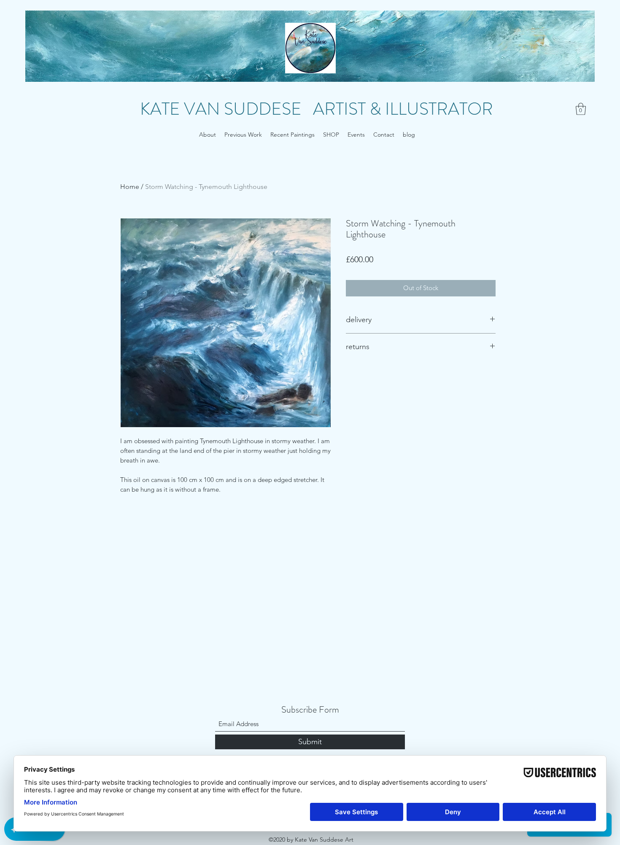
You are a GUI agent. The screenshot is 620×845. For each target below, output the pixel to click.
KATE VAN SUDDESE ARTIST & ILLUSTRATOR (316, 109)
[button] (581, 109)
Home (129, 187)
